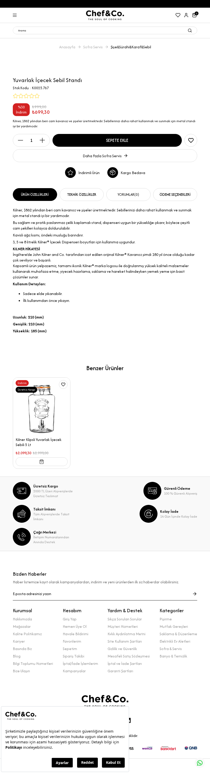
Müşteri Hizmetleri (123, 626)
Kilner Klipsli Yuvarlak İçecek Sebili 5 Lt (38, 442)
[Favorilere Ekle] (190, 140)
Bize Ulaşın (21, 671)
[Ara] (190, 30)
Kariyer (19, 641)
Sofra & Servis (171, 648)
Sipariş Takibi (73, 656)
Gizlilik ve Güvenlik (122, 648)
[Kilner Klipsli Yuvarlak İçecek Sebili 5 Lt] (41, 406)
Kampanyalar (74, 671)
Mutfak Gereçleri (174, 626)
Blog (16, 656)
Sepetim (70, 648)
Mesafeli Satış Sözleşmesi (129, 656)
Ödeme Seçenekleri (175, 194)
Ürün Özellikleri (35, 194)
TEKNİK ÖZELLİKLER (81, 194)
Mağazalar (22, 626)
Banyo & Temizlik (173, 656)
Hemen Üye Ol (75, 626)
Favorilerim (72, 641)
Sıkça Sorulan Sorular (125, 619)
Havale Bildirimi (75, 633)
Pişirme (166, 619)
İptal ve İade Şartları (125, 663)
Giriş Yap (70, 619)
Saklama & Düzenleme (178, 633)
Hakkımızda (22, 619)
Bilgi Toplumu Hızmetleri (33, 663)
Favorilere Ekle (63, 384)
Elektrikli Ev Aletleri (175, 641)
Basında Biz (22, 648)
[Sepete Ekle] (42, 461)
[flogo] (105, 701)
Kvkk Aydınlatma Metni (126, 633)
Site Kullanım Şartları (125, 641)
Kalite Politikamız (27, 633)
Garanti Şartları (120, 671)
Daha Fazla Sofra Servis (102, 155)
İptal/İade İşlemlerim (80, 663)
